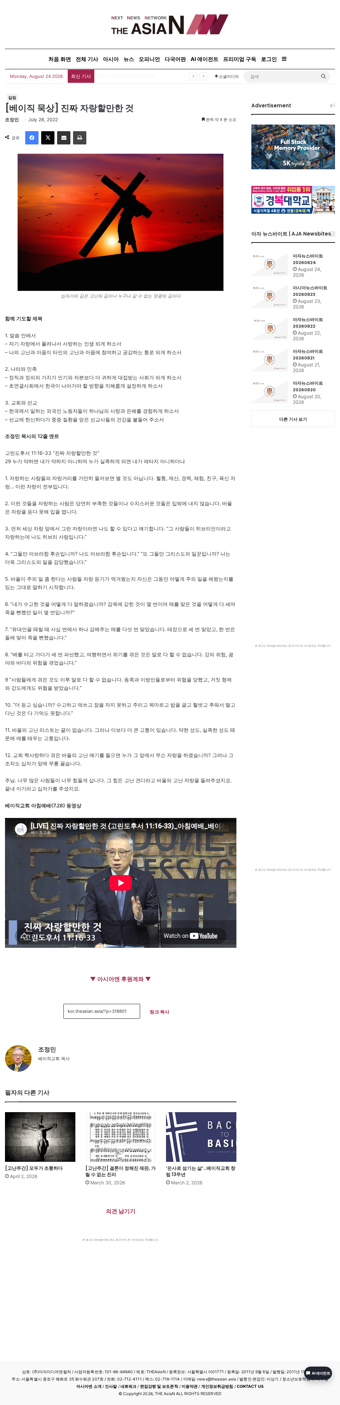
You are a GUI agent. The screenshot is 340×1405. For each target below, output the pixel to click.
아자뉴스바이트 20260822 (308, 322)
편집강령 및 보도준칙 (159, 1386)
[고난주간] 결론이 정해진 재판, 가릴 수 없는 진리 (120, 1171)
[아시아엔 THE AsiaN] (170, 24)
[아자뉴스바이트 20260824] (269, 264)
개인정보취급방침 (217, 1386)
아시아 (111, 59)
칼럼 (12, 97)
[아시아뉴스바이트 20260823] (269, 296)
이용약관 (190, 1386)
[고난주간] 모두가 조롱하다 (34, 1168)
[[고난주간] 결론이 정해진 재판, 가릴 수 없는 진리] (120, 1137)
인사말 (111, 1386)
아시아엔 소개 (89, 1386)
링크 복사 (159, 1011)
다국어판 (175, 59)
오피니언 (149, 59)
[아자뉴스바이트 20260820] (269, 391)
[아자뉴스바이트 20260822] (269, 328)
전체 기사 (87, 59)
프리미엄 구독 (239, 59)
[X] (47, 137)
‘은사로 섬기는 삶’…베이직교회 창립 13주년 (200, 1171)
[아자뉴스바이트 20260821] (269, 359)
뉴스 (129, 59)
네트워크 (128, 1386)
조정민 (12, 119)
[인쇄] (79, 137)
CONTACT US (250, 1386)
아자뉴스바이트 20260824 (126, 76)
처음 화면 (59, 59)
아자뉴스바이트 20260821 (308, 354)
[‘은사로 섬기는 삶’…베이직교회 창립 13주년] (201, 1137)
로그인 (269, 59)
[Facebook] (32, 137)
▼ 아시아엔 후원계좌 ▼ (120, 979)
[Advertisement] (120, 1291)
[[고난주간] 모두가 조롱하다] (40, 1137)
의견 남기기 (120, 1211)
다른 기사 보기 (293, 419)
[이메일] (63, 137)
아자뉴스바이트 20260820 (308, 386)
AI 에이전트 (204, 59)
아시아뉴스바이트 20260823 (310, 291)
